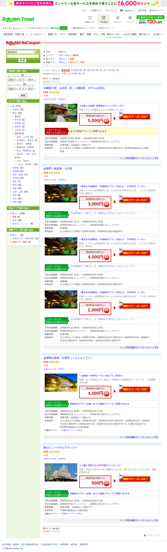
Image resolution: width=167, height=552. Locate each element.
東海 (14, 185)
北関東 (15, 167)
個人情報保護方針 (30, 544)
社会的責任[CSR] (49, 544)
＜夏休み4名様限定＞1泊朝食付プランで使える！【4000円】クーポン (112, 239)
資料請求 (84, 544)
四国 (14, 195)
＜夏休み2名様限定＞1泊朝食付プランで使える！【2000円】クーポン (112, 292)
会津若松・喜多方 (25, 140)
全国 (61, 55)
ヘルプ (84, 10)
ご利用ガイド (96, 10)
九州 (14, 198)
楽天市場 (142, 10)
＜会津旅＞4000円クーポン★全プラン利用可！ (101, 375)
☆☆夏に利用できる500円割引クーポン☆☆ (100, 465)
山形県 (18, 130)
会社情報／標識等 (10, 544)
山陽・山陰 (17, 191)
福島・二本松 (23, 137)
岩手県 (18, 120)
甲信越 (15, 178)
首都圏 (15, 171)
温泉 (14, 220)
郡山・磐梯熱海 (24, 150)
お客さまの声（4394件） (55, 459)
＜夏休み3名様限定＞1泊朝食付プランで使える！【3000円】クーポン (112, 186)
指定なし (63, 59)
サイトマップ (111, 10)
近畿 (14, 188)
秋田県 (18, 126)
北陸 (14, 181)
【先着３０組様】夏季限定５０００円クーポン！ (102, 106)
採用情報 (64, 544)
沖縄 (14, 202)
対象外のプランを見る (72, 430)
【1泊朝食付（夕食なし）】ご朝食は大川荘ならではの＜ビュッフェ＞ (103, 213)
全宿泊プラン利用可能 (23, 238)
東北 (68, 55)
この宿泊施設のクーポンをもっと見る (141, 158)
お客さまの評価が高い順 (73, 73)
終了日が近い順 (111, 70)
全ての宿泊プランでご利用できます (88, 131)
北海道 (15, 109)
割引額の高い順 (78, 70)
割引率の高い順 (94, 70)
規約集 (74, 544)
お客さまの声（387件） (55, 369)
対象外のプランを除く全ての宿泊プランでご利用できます (100, 403)
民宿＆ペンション (20, 223)
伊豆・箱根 (17, 174)
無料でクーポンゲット (134, 115)
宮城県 (18, 123)
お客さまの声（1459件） (55, 99)
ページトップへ (153, 535)
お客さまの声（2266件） (55, 180)
